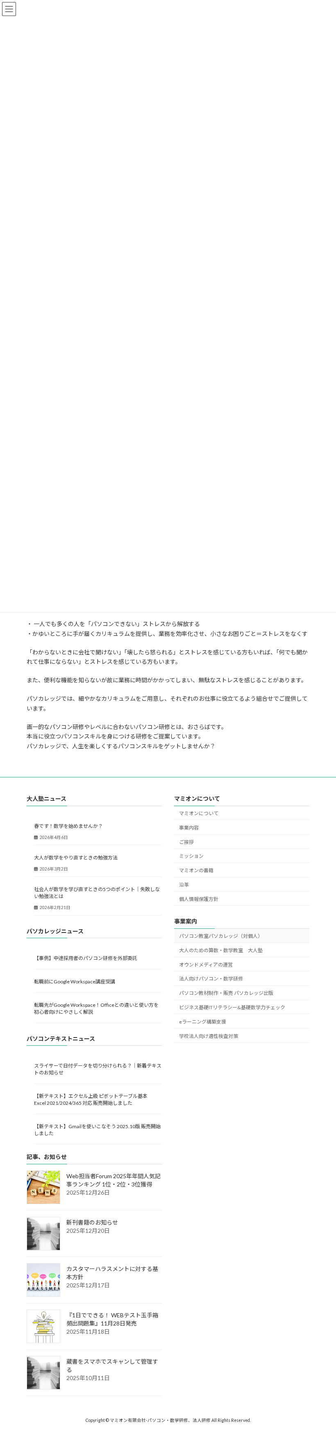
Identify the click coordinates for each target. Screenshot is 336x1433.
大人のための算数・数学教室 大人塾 (221, 950)
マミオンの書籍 (196, 870)
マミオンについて (198, 813)
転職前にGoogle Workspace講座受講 (74, 981)
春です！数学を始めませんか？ (68, 826)
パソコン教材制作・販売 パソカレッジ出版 (226, 993)
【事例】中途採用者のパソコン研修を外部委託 (85, 958)
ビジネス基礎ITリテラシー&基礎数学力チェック (232, 1007)
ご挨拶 (186, 842)
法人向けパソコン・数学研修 (211, 979)
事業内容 (189, 828)
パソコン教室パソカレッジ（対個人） (221, 936)
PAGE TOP (320, 1381)
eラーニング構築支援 (202, 1022)
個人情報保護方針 (198, 899)
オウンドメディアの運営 (206, 965)
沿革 (184, 885)
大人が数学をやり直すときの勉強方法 (76, 858)
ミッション (191, 856)
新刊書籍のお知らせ (92, 1222)
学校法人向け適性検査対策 (208, 1036)
